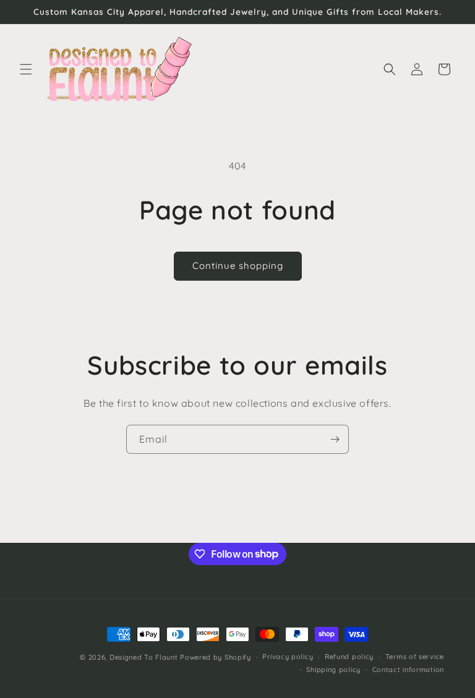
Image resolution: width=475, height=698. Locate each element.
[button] (26, 69)
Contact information (408, 669)
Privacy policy (287, 656)
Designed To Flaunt (143, 657)
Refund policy (349, 656)
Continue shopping (237, 265)
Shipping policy (333, 669)
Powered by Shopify (215, 657)
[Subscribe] (334, 439)
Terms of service (414, 656)
